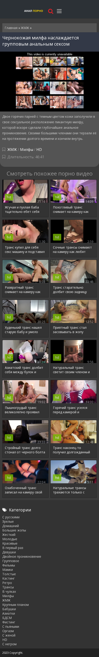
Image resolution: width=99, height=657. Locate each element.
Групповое (10, 561)
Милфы (26, 149)
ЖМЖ (12, 149)
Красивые (9, 543)
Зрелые (8, 521)
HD (39, 149)
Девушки (9, 552)
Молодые (9, 539)
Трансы (8, 587)
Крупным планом (15, 604)
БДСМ (7, 618)
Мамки (7, 569)
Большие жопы (14, 530)
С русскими (11, 517)
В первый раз (12, 548)
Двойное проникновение (21, 556)
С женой (8, 635)
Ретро (7, 583)
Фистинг (8, 622)
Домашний (10, 526)
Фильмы (8, 565)
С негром (9, 644)
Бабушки (9, 609)
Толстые (9, 574)
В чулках (9, 591)
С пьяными (10, 626)
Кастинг (8, 578)
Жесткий (8, 534)
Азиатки (8, 613)
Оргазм (8, 631)
